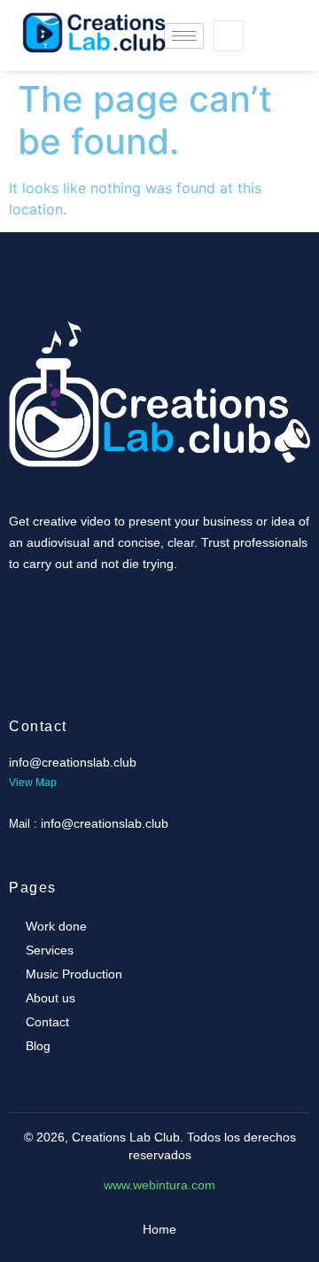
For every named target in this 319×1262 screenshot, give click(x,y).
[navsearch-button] (228, 35)
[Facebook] (259, 17)
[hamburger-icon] (184, 36)
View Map (33, 782)
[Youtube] (259, 53)
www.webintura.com (159, 1185)
